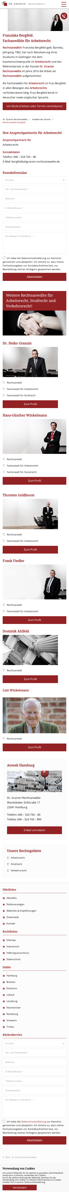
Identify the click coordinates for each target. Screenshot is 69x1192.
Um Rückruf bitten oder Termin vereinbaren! (34, 106)
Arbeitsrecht (18, 857)
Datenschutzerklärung (33, 258)
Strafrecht (16, 864)
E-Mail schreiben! (34, 830)
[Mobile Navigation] (63, 4)
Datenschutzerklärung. (35, 1182)
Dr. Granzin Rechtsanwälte (24, 4)
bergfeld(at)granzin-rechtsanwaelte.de (36, 161)
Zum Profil (30, 404)
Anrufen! (64, 16)
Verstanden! (19, 1187)
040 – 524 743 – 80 (24, 157)
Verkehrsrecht (19, 870)
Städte (7, 967)
